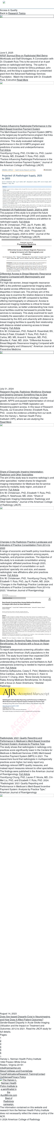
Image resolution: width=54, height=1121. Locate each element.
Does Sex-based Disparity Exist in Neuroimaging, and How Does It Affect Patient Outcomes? (25, 1018)
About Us (5, 1071)
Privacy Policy (18, 1077)
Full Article (5, 150)
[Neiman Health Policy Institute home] (17, 4)
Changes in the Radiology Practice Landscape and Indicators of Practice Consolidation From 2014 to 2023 (26, 545)
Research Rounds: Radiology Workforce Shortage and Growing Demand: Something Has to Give (25, 393)
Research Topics (16, 13)
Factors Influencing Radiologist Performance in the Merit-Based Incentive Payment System (25, 127)
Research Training (27, 1074)
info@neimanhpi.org (10, 1068)
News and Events (19, 1071)
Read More (22, 79)
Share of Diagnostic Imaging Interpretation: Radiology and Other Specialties (21, 473)
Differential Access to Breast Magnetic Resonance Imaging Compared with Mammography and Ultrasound (25, 276)
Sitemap (7, 1077)
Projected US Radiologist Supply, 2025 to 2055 (24, 209)
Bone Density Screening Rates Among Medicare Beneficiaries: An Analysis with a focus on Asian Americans (25, 643)
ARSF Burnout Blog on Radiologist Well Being (24, 55)
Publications (12, 1074)
